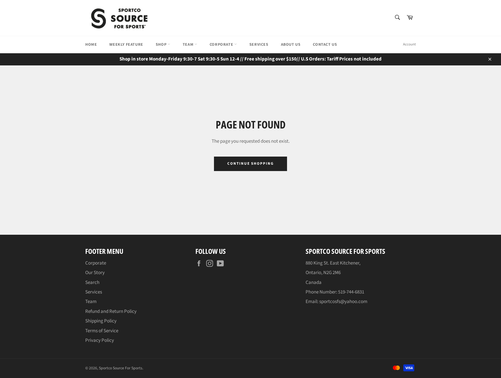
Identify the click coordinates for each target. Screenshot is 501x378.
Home (91, 44)
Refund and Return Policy (111, 311)
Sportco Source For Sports (120, 368)
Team (189, 44)
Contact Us (325, 44)
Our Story (95, 272)
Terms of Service (101, 330)
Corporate (222, 44)
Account (409, 44)
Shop (162, 44)
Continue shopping (250, 163)
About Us (291, 44)
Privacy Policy (99, 340)
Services (258, 44)
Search (92, 282)
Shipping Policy (101, 321)
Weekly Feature (126, 44)
